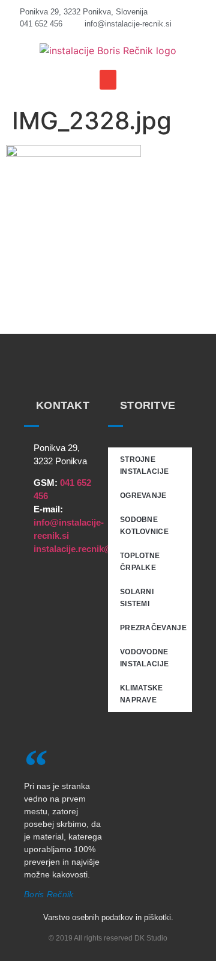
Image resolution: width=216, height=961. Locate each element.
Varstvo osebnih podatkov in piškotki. (108, 917)
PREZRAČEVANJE (153, 628)
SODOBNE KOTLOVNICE (144, 525)
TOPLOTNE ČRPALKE (140, 561)
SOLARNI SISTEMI (137, 598)
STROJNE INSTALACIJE (144, 465)
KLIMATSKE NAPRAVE (141, 694)
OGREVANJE (143, 495)
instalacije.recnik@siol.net (88, 549)
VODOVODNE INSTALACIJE (144, 658)
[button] (108, 80)
